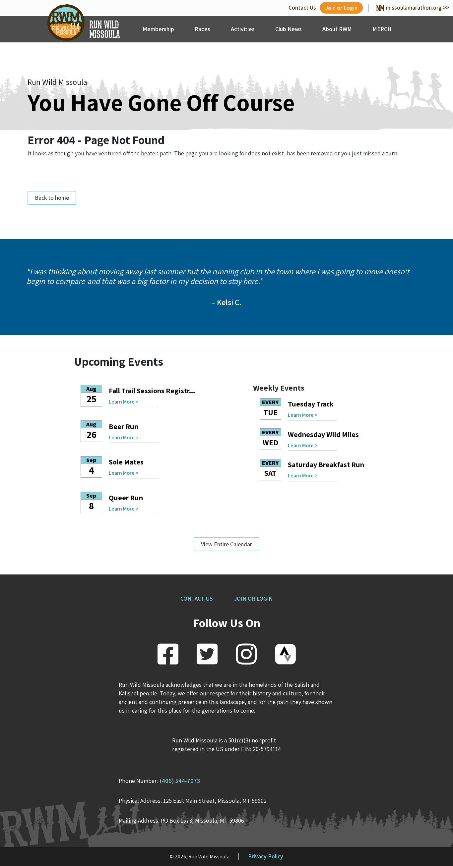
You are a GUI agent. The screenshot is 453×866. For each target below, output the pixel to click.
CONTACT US (196, 598)
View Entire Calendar (226, 544)
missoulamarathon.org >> (417, 7)
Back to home (52, 197)
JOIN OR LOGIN (253, 598)
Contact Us (302, 7)
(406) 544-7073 (180, 781)
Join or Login (341, 8)
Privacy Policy (265, 856)
